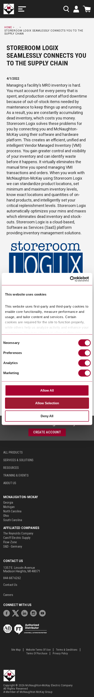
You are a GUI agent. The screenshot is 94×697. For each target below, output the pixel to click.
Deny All (47, 416)
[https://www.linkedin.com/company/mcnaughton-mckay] (25, 612)
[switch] (84, 352)
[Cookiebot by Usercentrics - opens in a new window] (70, 279)
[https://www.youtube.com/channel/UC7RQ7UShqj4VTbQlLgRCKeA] (43, 612)
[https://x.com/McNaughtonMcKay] (16, 612)
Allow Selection (47, 403)
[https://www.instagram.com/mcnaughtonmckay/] (34, 612)
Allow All (47, 390)
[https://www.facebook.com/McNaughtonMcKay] (7, 612)
